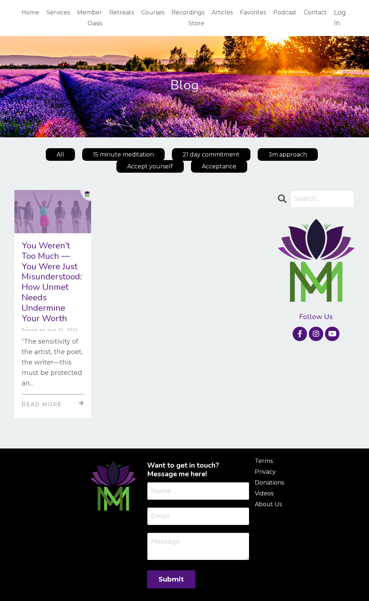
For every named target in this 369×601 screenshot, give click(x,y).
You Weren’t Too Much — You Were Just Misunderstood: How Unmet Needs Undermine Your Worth (52, 281)
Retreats (121, 12)
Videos (264, 493)
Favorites (253, 12)
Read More (42, 404)
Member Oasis (89, 18)
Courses (152, 12)
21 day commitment (211, 154)
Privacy (265, 471)
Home (30, 12)
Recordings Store (188, 18)
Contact (315, 12)
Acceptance (219, 166)
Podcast (285, 12)
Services (58, 12)
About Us (268, 504)
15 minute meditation (123, 154)
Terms (264, 461)
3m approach (287, 154)
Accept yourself (150, 166)
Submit (171, 579)
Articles (222, 12)
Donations (269, 482)
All (60, 154)
